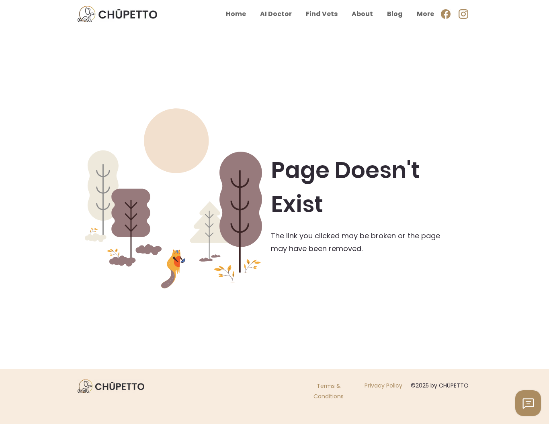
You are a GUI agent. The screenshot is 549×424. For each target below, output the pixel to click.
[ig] (463, 14)
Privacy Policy (383, 385)
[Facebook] (446, 14)
